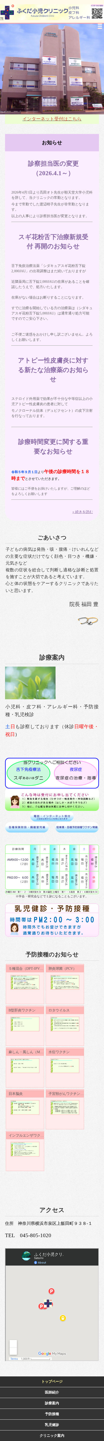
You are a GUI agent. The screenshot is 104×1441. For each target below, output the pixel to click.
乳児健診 (52, 1425)
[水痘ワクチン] (64, 1065)
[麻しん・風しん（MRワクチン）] (25, 1065)
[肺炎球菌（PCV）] (64, 982)
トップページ (52, 1381)
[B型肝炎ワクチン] (25, 1024)
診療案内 (52, 1403)
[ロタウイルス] (64, 1024)
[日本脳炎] (25, 1107)
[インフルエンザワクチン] (25, 1149)
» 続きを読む (82, 512)
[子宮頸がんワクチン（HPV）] (64, 1107)
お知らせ (52, 142)
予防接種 (52, 1414)
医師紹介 (52, 1392)
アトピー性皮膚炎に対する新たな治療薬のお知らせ (53, 370)
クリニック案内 (52, 1435)
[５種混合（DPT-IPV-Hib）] (25, 982)
